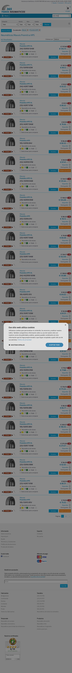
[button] (17, 345)
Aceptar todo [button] (54, 345)
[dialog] (36, 336)
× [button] (65, 325)
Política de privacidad (24, 340)
